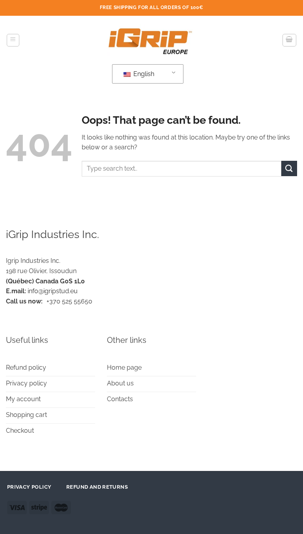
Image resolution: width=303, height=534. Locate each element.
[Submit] (289, 168)
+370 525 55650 (69, 301)
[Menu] (13, 40)
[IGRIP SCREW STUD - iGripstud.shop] (151, 40)
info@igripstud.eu (53, 291)
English (143, 74)
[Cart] (289, 40)
